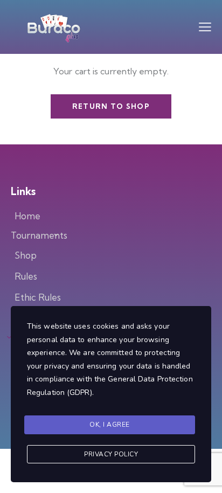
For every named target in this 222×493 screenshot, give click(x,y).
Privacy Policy (111, 454)
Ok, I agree (109, 424)
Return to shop (111, 106)
